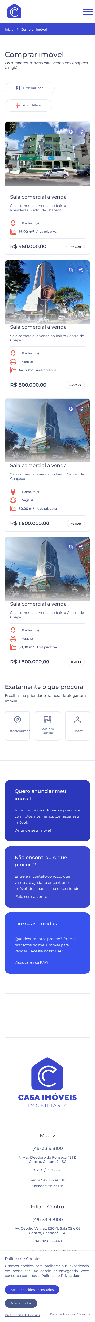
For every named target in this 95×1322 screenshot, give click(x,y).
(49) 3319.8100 (47, 1148)
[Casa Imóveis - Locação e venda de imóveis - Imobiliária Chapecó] (14, 11)
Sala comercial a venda (38, 197)
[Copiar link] (70, 131)
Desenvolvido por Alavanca (70, 1314)
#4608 (75, 247)
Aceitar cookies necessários (32, 1290)
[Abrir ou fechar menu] (88, 11)
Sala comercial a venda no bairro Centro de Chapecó (47, 338)
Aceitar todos (21, 1303)
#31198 (76, 523)
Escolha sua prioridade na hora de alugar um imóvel (45, 693)
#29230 (75, 385)
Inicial (10, 29)
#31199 (76, 662)
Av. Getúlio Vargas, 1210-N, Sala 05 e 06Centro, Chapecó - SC (48, 1230)
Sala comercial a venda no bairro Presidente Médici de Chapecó (38, 207)
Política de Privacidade (61, 1275)
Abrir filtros (32, 105)
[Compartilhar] (80, 131)
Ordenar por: (33, 88)
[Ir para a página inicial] (47, 1082)
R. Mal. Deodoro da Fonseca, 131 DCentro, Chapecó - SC (47, 1159)
